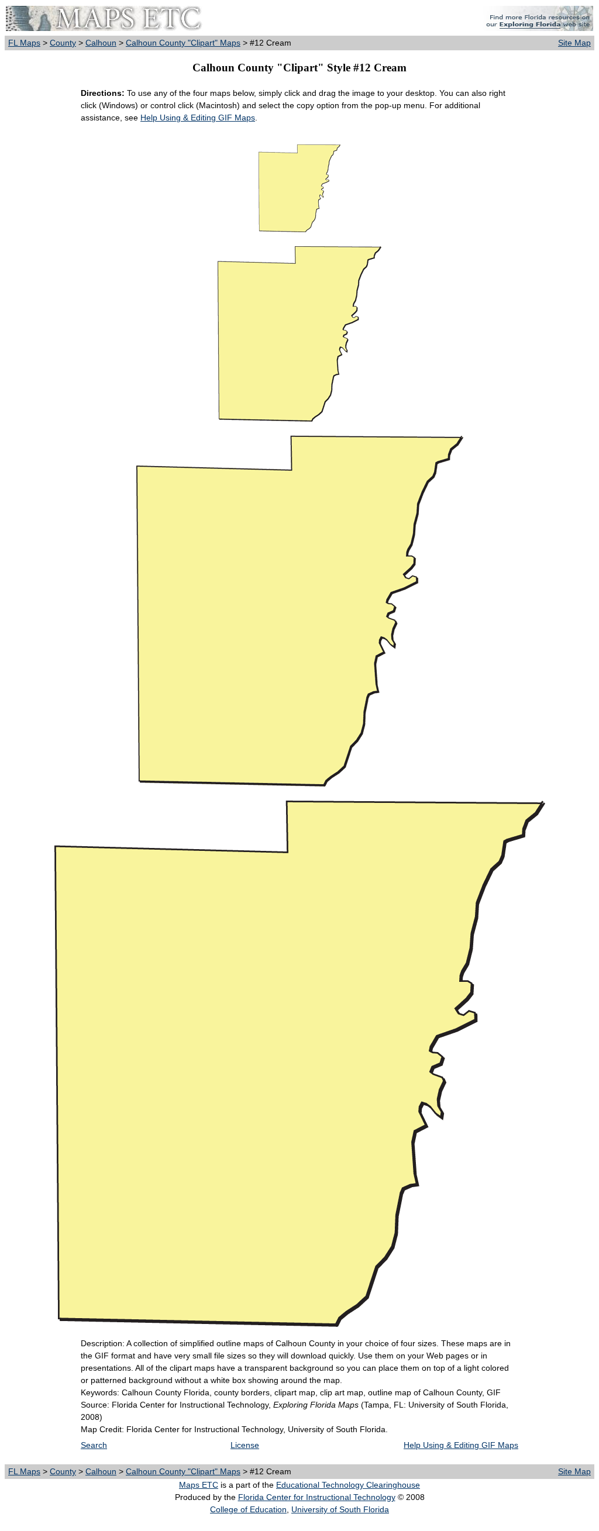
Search (94, 1445)
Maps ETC (198, 1484)
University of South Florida (340, 1509)
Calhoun (100, 42)
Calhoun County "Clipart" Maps (183, 42)
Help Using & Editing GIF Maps (197, 117)
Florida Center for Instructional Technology (316, 1497)
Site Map (574, 42)
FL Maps (24, 42)
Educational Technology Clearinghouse (348, 1484)
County (63, 42)
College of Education (248, 1509)
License (244, 1445)
